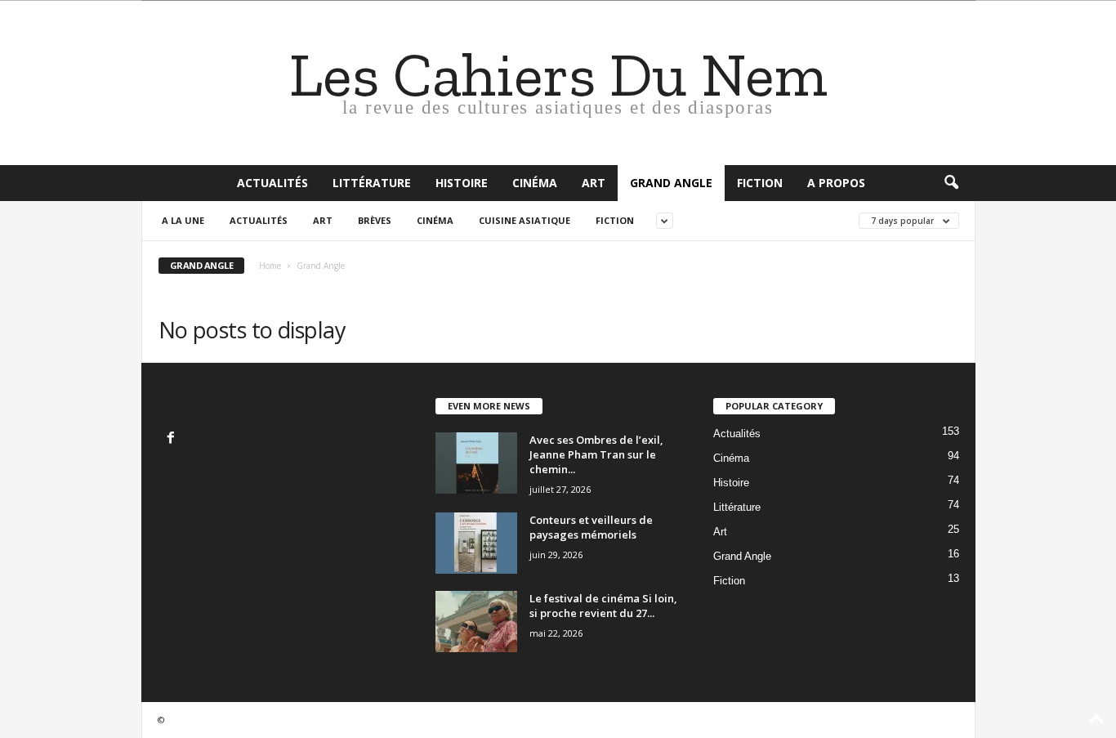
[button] (951, 183)
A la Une (183, 220)
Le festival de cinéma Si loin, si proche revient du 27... (603, 605)
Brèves (374, 220)
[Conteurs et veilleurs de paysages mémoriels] (476, 543)
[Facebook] (173, 439)
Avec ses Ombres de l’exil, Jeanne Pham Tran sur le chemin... (596, 454)
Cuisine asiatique (524, 220)
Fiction (760, 182)
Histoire (461, 182)
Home (270, 265)
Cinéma (534, 182)
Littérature (372, 182)
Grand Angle (671, 182)
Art (593, 182)
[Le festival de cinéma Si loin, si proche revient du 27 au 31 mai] (476, 621)
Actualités (272, 182)
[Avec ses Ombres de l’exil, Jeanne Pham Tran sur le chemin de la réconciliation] (476, 463)
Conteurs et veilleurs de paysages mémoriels (591, 527)
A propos (836, 182)
